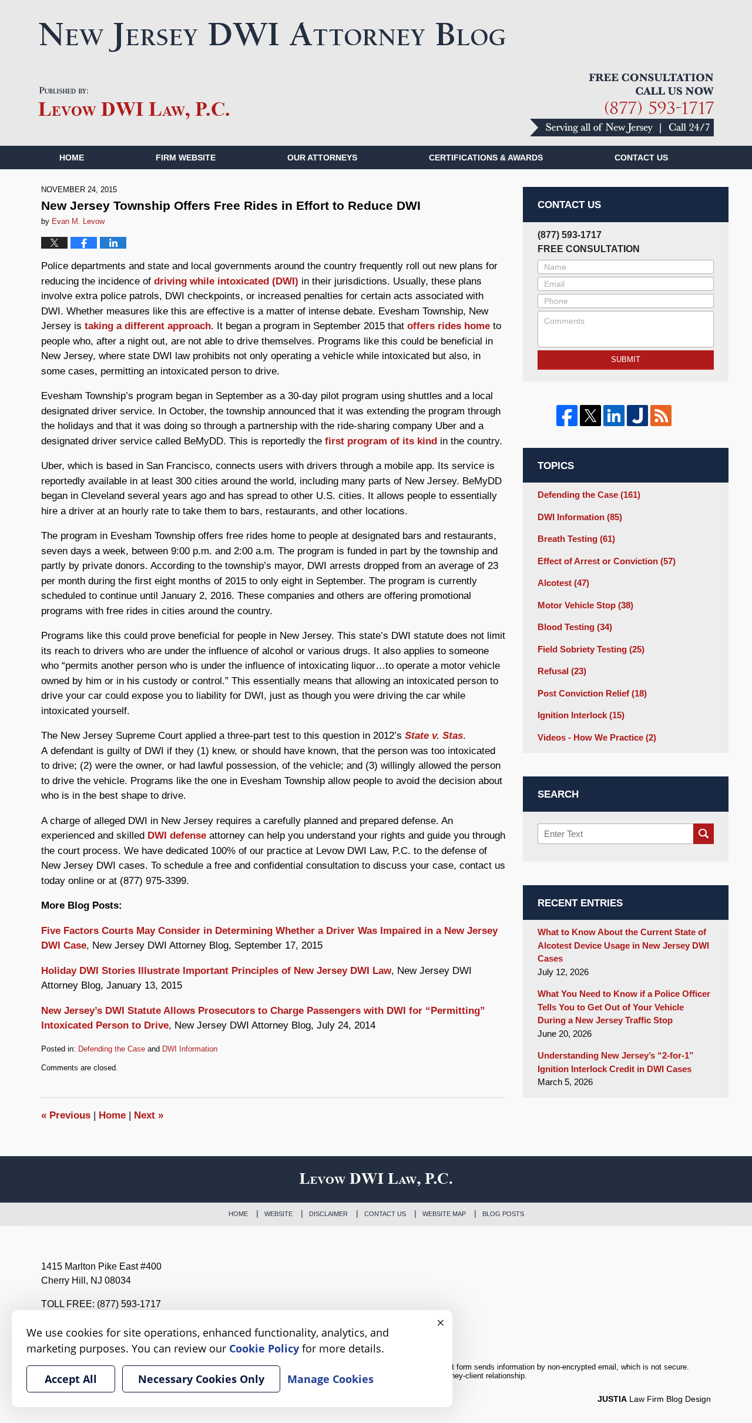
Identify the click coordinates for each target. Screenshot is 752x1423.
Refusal (562, 671)
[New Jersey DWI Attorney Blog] (272, 37)
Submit (625, 359)
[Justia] (637, 415)
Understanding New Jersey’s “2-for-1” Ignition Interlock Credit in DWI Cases (616, 1062)
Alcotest (563, 583)
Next (148, 1115)
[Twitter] (590, 415)
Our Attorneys (322, 157)
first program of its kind (381, 441)
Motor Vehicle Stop (585, 605)
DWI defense (176, 835)
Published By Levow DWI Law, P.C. (622, 104)
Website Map (444, 1213)
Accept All (71, 1379)
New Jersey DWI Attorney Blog (134, 103)
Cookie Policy (264, 1348)
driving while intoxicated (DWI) (226, 281)
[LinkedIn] (614, 415)
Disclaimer (328, 1213)
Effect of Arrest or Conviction (607, 561)
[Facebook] (567, 415)
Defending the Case (111, 1048)
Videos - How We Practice (597, 737)
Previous (65, 1115)
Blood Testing (575, 627)
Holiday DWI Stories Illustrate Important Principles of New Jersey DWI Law (216, 970)
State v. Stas (434, 735)
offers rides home (448, 326)
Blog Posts (503, 1213)
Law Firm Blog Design (654, 1399)
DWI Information (189, 1048)
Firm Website (186, 157)
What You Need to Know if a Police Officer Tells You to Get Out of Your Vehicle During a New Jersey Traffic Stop (624, 1007)
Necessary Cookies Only (201, 1379)
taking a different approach (148, 326)
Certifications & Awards (486, 157)
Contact (641, 157)
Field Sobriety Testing (591, 649)
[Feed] (661, 415)
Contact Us (385, 1213)
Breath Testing (576, 539)
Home (71, 157)
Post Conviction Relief (592, 693)
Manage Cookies (330, 1379)
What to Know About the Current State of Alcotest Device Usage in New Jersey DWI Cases (623, 945)
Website (278, 1213)
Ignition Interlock (581, 715)
